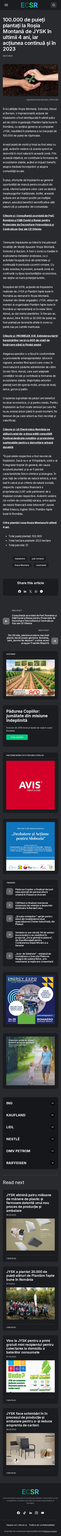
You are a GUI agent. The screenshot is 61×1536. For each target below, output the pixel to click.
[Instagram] (36, 1512)
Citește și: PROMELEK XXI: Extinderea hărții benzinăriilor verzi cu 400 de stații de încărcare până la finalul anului (30, 340)
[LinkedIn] (30, 1512)
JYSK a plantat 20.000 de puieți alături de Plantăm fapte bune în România (30, 1276)
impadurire (20, 558)
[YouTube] (42, 1512)
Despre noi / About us (17, 1525)
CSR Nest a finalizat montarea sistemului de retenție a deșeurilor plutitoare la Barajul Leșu (34, 905)
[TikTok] (24, 1512)
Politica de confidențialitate (42, 1525)
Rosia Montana (22, 565)
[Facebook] (18, 1512)
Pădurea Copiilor (50, 1531)
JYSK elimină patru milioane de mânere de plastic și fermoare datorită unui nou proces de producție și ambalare (28, 1203)
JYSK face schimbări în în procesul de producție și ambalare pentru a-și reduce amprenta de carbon (29, 1419)
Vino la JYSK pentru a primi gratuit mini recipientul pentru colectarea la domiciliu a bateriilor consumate (30, 1346)
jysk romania (38, 558)
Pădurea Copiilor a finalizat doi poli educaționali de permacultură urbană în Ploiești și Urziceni (34, 892)
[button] (6, 5)
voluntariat (41, 565)
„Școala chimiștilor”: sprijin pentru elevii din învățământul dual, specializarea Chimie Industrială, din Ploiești (35, 920)
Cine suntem (17, 737)
